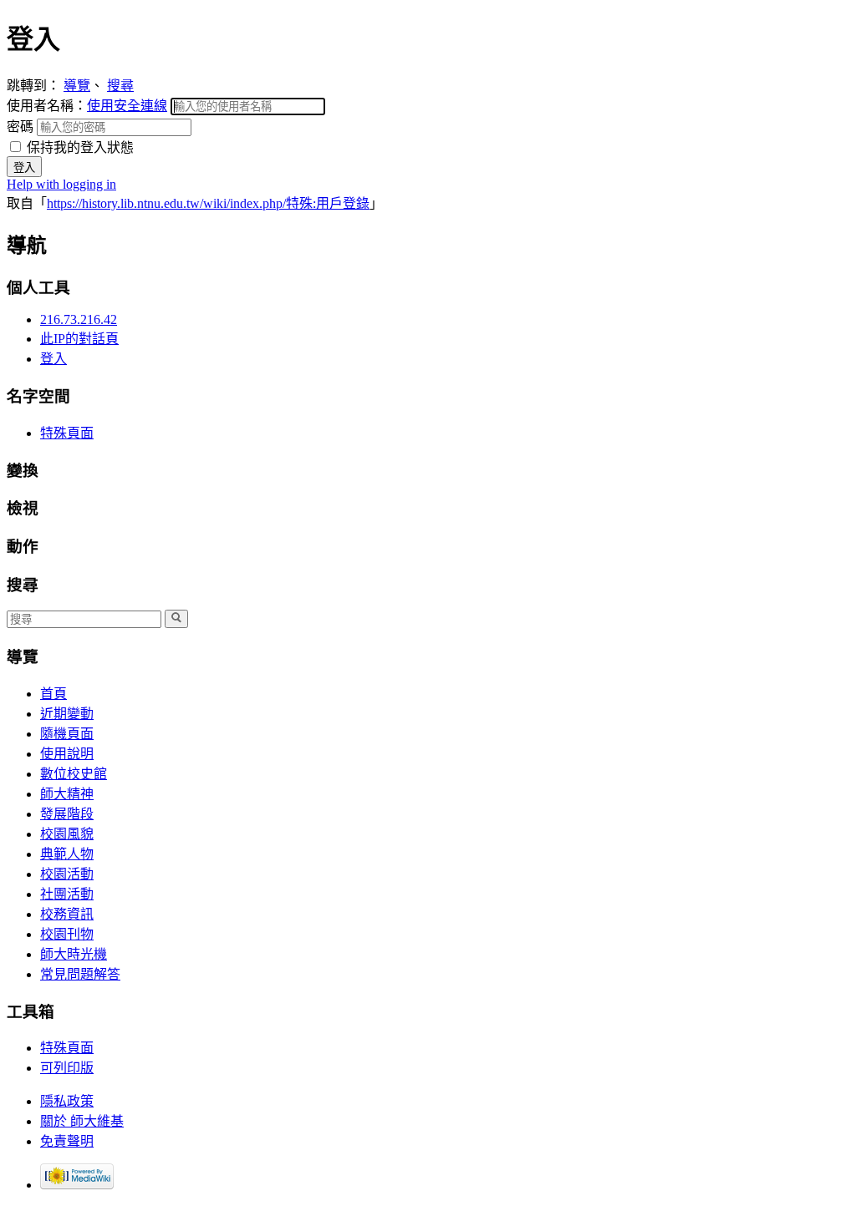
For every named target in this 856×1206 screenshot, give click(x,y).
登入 (53, 359)
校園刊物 (67, 934)
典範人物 (67, 854)
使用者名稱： (87, 106)
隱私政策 (67, 1101)
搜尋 (120, 86)
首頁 (53, 694)
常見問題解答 (80, 974)
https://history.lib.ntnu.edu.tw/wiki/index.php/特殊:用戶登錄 (208, 203)
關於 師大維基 (82, 1121)
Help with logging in (61, 184)
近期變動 (67, 714)
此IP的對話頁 (79, 339)
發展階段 (67, 814)
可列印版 (67, 1068)
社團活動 (67, 894)
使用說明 (67, 754)
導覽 (77, 86)
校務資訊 (67, 914)
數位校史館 (73, 774)
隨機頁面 (67, 734)
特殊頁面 (67, 433)
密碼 (22, 126)
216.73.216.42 (78, 319)
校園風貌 (67, 834)
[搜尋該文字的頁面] (176, 619)
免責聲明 (67, 1141)
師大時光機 (73, 954)
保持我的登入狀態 (78, 147)
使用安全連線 (127, 106)
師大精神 (67, 794)
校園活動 (67, 874)
